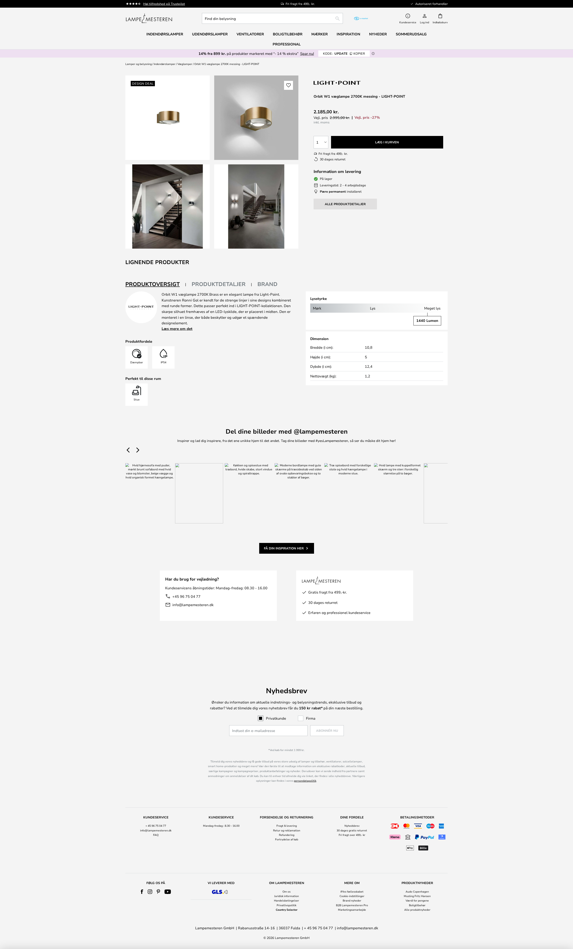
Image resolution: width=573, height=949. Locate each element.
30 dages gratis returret (352, 830)
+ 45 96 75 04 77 (155, 825)
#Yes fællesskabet (351, 891)
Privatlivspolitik (286, 905)
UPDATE (344, 53)
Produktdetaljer (219, 284)
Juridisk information (286, 896)
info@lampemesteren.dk (193, 604)
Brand (267, 284)
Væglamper (184, 64)
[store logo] (149, 18)
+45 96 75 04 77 (186, 596)
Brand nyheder (352, 900)
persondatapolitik (305, 780)
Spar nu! (307, 53)
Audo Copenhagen (417, 891)
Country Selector (286, 909)
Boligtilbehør (417, 905)
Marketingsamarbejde (352, 909)
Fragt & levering (286, 825)
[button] (167, 206)
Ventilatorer (250, 34)
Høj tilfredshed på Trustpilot (164, 4)
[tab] (155, 284)
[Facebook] (142, 891)
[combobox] (272, 18)
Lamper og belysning (138, 64)
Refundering (286, 835)
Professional (287, 44)
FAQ (155, 835)
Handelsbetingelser (286, 900)
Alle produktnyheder (417, 909)
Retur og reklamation (286, 830)
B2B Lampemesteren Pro (352, 905)
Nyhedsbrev (351, 825)
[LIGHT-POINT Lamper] (337, 83)
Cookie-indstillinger (352, 896)
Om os (286, 891)
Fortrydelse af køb (286, 839)
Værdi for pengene (417, 900)
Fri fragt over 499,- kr (352, 835)
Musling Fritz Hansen (417, 896)
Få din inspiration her (284, 548)
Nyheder (378, 34)
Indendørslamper (164, 64)
